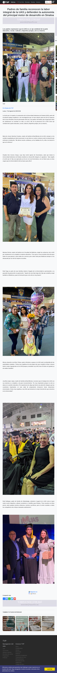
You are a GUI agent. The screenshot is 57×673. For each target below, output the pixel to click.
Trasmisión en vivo (21, 657)
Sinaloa (33, 2)
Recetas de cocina (8, 654)
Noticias (13, 2)
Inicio (17, 646)
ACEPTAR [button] (49, 669)
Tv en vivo (5, 650)
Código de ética (20, 664)
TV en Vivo (21, 2)
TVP (4, 648)
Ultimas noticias (7, 652)
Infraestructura (20, 659)
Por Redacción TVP (8, 108)
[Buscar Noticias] (50, 2)
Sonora (38, 2)
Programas (6, 655)
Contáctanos (19, 648)
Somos (17, 650)
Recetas (27, 2)
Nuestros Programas (21, 655)
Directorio (18, 651)
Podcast (5, 657)
